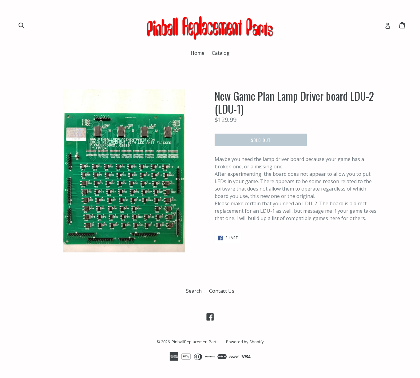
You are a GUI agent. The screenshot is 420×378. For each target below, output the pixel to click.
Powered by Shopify (245, 341)
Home (197, 53)
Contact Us (221, 291)
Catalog (221, 53)
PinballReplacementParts (195, 341)
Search (194, 291)
